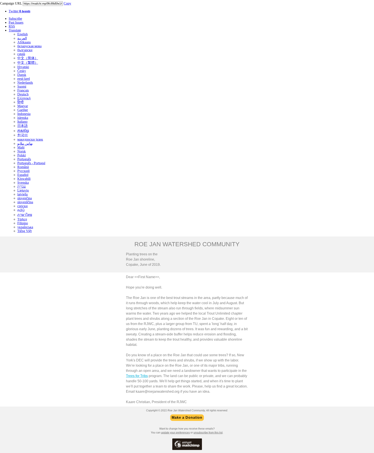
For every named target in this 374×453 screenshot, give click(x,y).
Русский (23, 171)
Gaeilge (22, 110)
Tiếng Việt (24, 231)
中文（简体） (27, 58)
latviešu (22, 194)
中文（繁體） (27, 62)
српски (22, 206)
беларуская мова (29, 46)
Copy (67, 3)
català (21, 54)
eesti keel (23, 78)
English (22, 34)
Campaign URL (11, 3)
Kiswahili (24, 179)
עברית (21, 186)
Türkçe (22, 219)
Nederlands (25, 82)
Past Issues (16, 22)
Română (23, 167)
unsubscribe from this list (207, 432)
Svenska (23, 182)
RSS (12, 26)
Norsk (21, 151)
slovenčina (24, 198)
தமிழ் (21, 210)
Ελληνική (24, 98)
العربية (22, 38)
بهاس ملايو (25, 143)
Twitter (19, 11)
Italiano (22, 121)
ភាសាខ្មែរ (23, 131)
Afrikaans (24, 42)
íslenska (22, 118)
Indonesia (24, 114)
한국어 (22, 135)
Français (23, 90)
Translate (15, 30)
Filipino (22, 223)
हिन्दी (20, 102)
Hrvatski (23, 67)
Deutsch (23, 94)
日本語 (22, 126)
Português (24, 159)
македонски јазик (30, 139)
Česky (21, 71)
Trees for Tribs (137, 376)
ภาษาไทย (24, 215)
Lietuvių (23, 190)
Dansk (21, 75)
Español (22, 175)
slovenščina (25, 202)
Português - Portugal (31, 163)
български (24, 50)
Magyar (22, 106)
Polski (21, 155)
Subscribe (15, 18)
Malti (20, 147)
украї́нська (25, 227)
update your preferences (175, 432)
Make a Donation (187, 417)
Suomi (21, 86)
